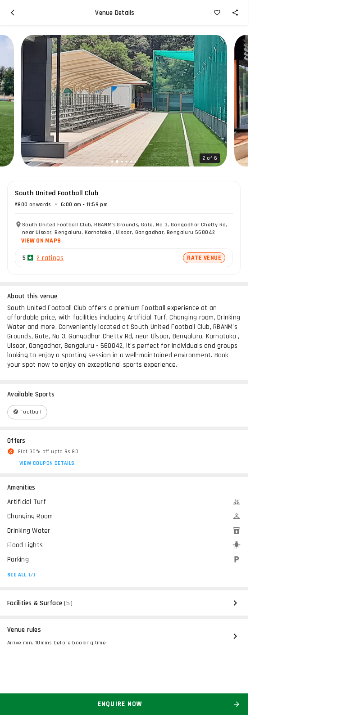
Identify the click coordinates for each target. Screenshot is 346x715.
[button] (112, 161)
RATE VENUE (204, 258)
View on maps (41, 241)
